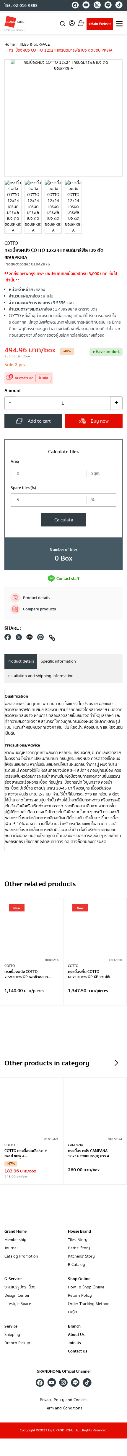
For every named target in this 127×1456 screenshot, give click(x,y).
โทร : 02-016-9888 (21, 5)
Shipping (12, 1335)
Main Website (99, 24)
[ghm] (14, 23)
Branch (74, 1326)
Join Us (74, 1343)
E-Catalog (76, 1265)
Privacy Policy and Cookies (63, 1400)
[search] (62, 23)
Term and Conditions (63, 1408)
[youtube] (86, 6)
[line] (108, 6)
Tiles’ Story (77, 1240)
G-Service (13, 1279)
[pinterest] (40, 639)
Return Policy (80, 1296)
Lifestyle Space (17, 1304)
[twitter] (18, 639)
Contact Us (77, 1351)
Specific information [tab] (58, 661)
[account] (72, 25)
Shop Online (79, 1279)
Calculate (63, 520)
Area (15, 461)
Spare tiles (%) (23, 488)
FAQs (72, 1312)
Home (9, 44)
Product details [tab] (20, 661)
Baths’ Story (79, 1248)
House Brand (79, 1231)
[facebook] (75, 6)
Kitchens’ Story (81, 1256)
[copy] (52, 639)
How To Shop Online (86, 1287)
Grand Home (15, 1231)
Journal (10, 1248)
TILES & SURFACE (34, 44)
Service (10, 1326)
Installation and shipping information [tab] (40, 676)
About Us (76, 1335)
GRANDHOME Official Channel (64, 1371)
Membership (15, 1240)
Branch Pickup (17, 1343)
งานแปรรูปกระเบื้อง (19, 1287)
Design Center (17, 1296)
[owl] (116, 1062)
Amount (12, 390)
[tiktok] (119, 6)
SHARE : (13, 628)
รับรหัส (43, 378)
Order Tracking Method (89, 1304)
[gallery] (13, 207)
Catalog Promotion (21, 1256)
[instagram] (97, 6)
